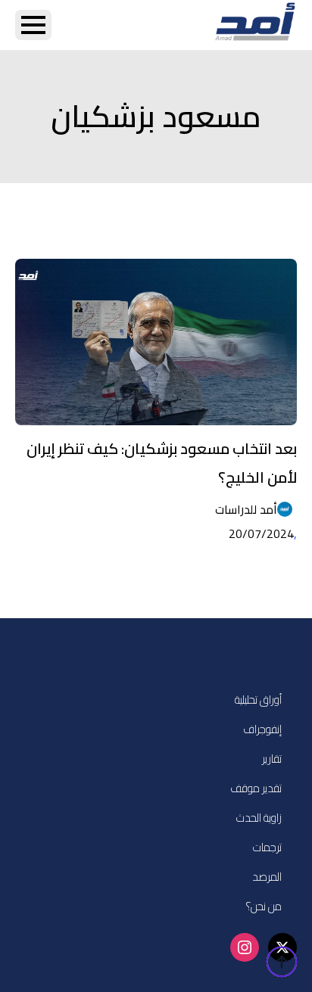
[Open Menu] (33, 25)
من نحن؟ (263, 906)
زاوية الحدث (259, 818)
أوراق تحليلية (258, 700)
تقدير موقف (256, 788)
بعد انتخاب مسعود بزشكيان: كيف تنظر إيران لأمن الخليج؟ (162, 462)
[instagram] (244, 947)
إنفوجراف (262, 729)
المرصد (267, 877)
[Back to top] (282, 962)
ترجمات (267, 847)
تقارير (272, 759)
